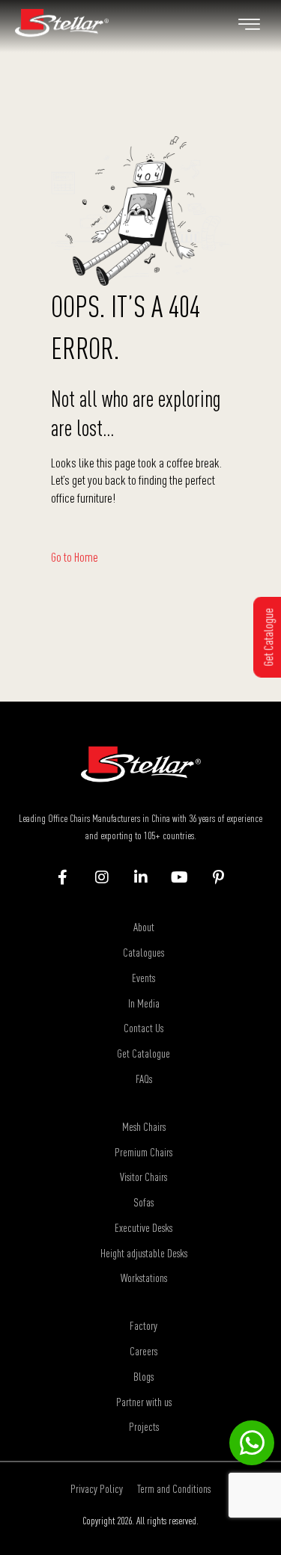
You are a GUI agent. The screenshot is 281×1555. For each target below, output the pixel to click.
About (143, 926)
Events (143, 977)
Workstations (144, 1277)
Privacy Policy (96, 1488)
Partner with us (144, 1401)
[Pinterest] (218, 878)
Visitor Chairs (143, 1176)
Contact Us (143, 1027)
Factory (143, 1325)
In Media (144, 1003)
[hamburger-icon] (249, 26)
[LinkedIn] (140, 878)
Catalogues (143, 952)
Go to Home (74, 557)
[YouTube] (179, 878)
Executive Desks (143, 1227)
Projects (144, 1426)
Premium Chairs (143, 1152)
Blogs (143, 1376)
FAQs (144, 1078)
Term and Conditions (174, 1488)
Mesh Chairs (144, 1126)
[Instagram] (101, 878)
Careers (143, 1351)
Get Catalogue (143, 1053)
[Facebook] (62, 878)
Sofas (143, 1202)
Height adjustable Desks (143, 1253)
